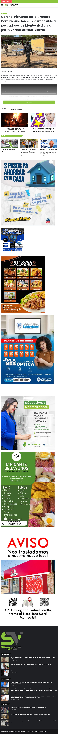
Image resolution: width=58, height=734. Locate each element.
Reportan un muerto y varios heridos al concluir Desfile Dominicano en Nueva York (33, 721)
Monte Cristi (4, 13)
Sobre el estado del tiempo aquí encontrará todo (8, 150)
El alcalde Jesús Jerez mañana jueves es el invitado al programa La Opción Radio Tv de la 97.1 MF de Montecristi (48, 152)
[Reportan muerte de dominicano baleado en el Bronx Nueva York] (5, 710)
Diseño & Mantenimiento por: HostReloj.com (37, 731)
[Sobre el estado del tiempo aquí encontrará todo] (9, 143)
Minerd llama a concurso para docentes (22, 671)
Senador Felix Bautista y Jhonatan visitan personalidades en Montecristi (31, 664)
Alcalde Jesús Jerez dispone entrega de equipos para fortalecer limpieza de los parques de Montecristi (28, 152)
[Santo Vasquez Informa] (12, 5)
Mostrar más (29, 102)
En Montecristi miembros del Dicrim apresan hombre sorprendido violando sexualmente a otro (31, 683)
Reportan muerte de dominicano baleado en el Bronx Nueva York (28, 707)
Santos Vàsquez (16, 109)
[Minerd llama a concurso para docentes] (5, 673)
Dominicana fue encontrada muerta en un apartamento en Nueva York (30, 714)
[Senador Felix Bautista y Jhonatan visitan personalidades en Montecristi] (5, 666)
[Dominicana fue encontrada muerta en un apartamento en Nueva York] (5, 716)
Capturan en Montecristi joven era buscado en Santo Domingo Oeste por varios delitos (33, 658)
